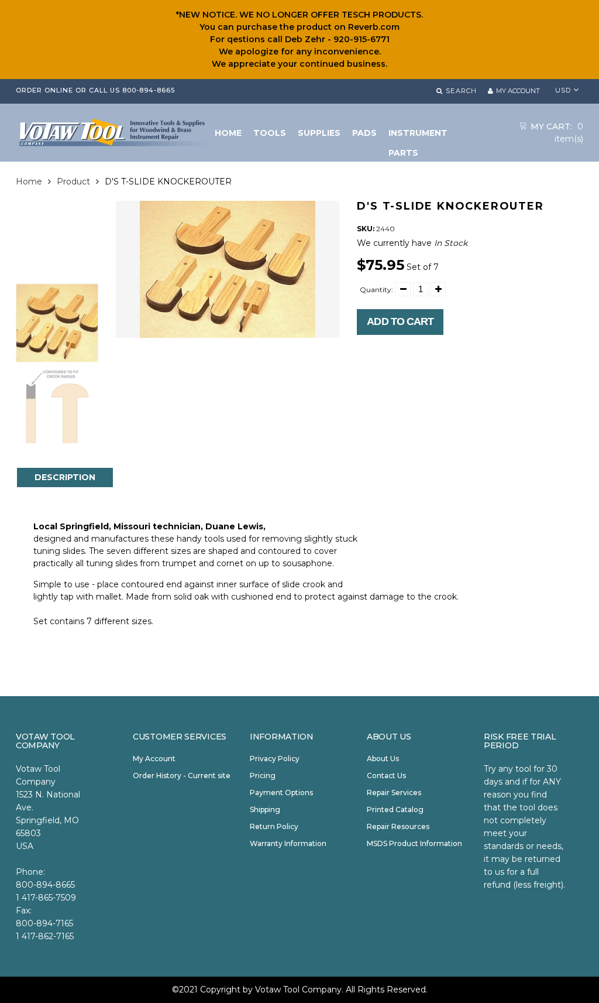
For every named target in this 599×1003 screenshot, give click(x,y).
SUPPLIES (319, 133)
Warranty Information (288, 843)
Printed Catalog (395, 809)
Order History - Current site (181, 775)
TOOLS (269, 133)
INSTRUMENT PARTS (417, 135)
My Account (154, 758)
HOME (228, 133)
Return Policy (274, 826)
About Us (383, 758)
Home (29, 181)
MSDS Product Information (414, 843)
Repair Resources (398, 826)
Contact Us (386, 775)
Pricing (263, 775)
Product (73, 181)
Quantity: (376, 289)
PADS (364, 133)
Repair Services (394, 792)
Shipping (265, 809)
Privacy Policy (275, 758)
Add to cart (400, 321)
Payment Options (281, 792)
